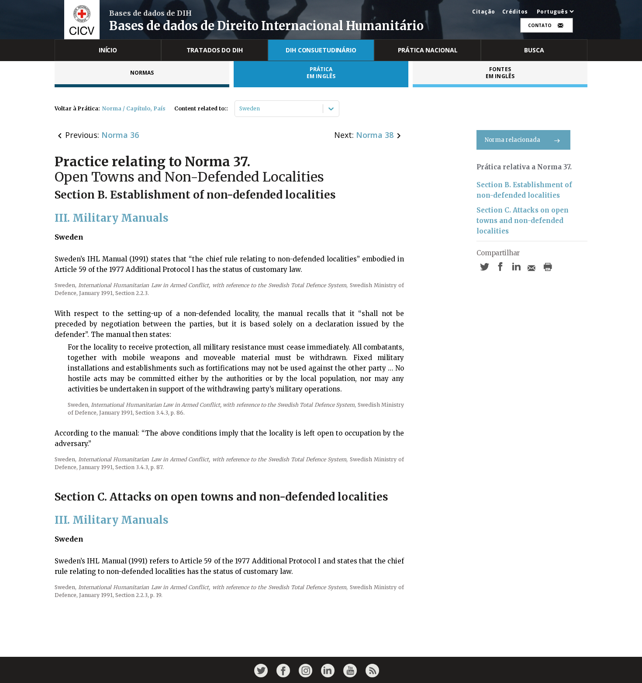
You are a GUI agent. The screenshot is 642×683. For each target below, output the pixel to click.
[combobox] (240, 108)
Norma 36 (120, 135)
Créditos (515, 11)
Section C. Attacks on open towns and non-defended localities (522, 220)
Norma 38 (374, 135)
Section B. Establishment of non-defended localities (524, 190)
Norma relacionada (512, 140)
